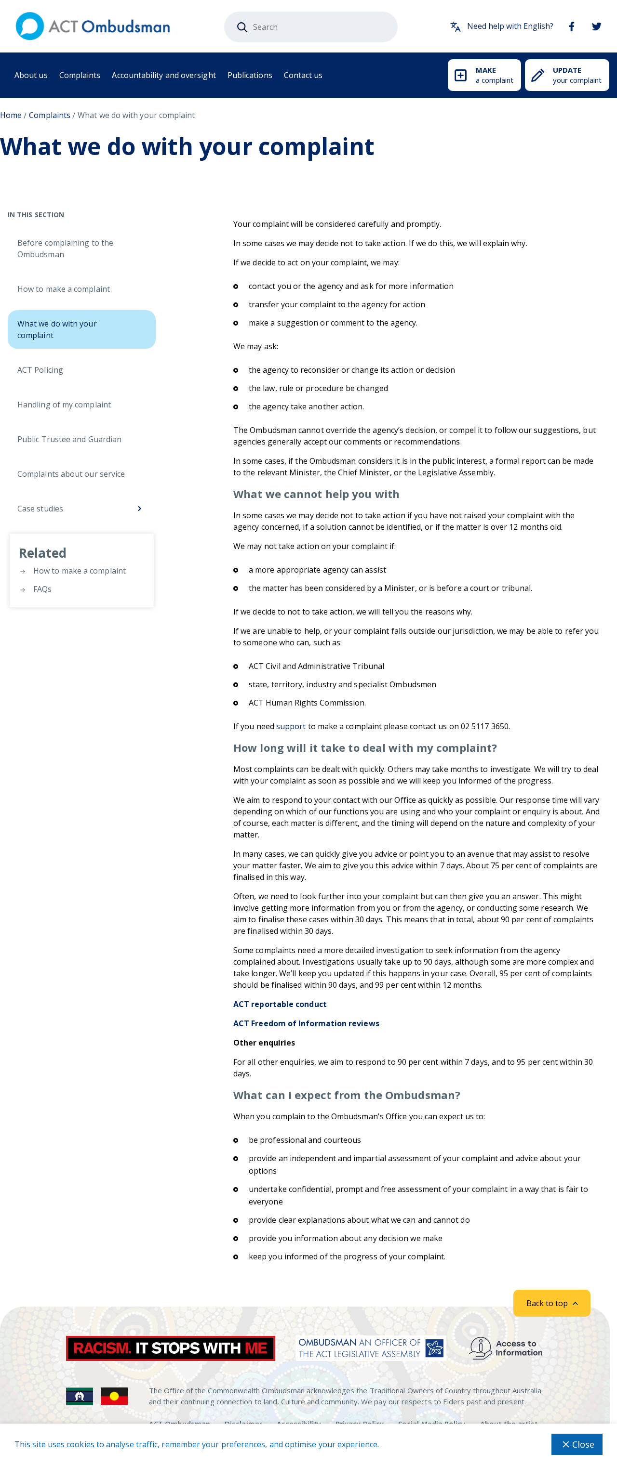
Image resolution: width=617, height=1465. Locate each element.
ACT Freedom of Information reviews (306, 1023)
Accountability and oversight (163, 75)
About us (31, 75)
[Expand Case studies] (139, 508)
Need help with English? (510, 26)
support (291, 726)
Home (11, 115)
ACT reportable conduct (280, 1004)
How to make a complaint (78, 570)
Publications (250, 75)
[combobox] (311, 27)
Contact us (303, 75)
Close (583, 1444)
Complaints (80, 75)
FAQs (41, 589)
